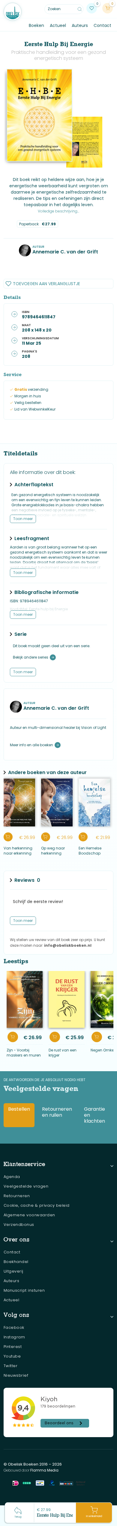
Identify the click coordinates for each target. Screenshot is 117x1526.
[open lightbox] (40, 115)
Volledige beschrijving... (58, 211)
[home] (13, 12)
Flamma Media (44, 1470)
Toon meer (23, 518)
